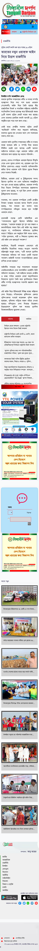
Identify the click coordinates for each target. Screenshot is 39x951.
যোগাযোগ (7, 938)
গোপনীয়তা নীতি (20, 938)
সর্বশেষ (10, 319)
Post (29, 524)
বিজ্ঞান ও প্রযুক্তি (7, 884)
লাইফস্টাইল (6, 878)
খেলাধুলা (5, 869)
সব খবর (18, 386)
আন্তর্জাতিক (6, 860)
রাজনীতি (5, 863)
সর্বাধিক (28, 319)
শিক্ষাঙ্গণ (5, 881)
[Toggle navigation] (32, 27)
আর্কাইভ (5, 890)
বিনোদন (5, 872)
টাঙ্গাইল (4, 866)
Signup (29, 512)
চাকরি (4, 887)
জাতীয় (4, 857)
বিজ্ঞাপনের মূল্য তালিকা (10, 941)
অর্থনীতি (5, 875)
